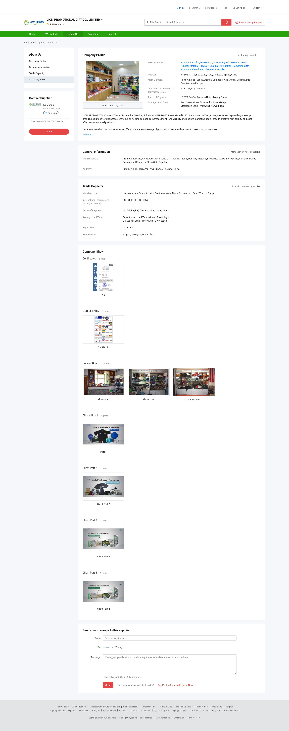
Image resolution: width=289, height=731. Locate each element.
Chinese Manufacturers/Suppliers (105, 706)
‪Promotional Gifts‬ (189, 62)
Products (53, 34)
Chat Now (52, 113)
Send (49, 131)
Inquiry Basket (248, 55)
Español (71, 710)
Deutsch (133, 710)
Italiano (122, 710)
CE (103, 294)
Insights (229, 706)
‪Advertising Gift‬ (221, 62)
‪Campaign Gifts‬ (241, 65)
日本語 (176, 710)
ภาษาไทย (194, 710)
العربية (157, 710)
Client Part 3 (103, 556)
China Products (79, 706)
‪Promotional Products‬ (191, 69)
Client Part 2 (103, 504)
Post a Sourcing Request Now (175, 685)
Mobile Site (217, 706)
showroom (103, 399)
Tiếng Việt (215, 710)
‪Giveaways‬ (206, 62)
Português (83, 710)
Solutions (93, 34)
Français (96, 710)
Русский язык (109, 710)
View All (87, 134)
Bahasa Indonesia (232, 710)
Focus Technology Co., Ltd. (122, 717)
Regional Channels (184, 706)
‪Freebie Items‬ (207, 65)
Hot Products (63, 706)
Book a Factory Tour (112, 105)
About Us (73, 34)
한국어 (166, 710)
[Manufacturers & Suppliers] (45, 7)
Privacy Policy (194, 717)
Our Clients (103, 347)
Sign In (180, 7)
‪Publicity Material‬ (189, 65)
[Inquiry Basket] (226, 7)
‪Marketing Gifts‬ (223, 65)
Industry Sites (166, 706)
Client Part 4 (103, 608)
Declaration (179, 717)
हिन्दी (184, 710)
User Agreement (163, 717)
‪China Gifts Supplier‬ (215, 69)
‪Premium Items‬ (239, 62)
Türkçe (205, 710)
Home (32, 34)
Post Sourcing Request (251, 22)
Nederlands (145, 710)
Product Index (202, 706)
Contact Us (113, 34)
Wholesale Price (149, 706)
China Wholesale (130, 706)
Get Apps (240, 7)
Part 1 (103, 451)
